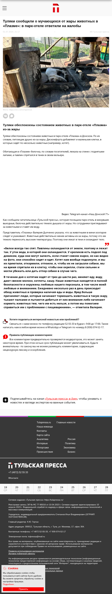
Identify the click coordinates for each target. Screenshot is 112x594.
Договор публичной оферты (21, 553)
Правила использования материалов (26, 551)
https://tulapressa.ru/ (53, 500)
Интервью (42, 443)
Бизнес (71, 452)
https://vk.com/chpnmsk (20, 109)
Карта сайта (43, 435)
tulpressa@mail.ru (36, 536)
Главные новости (66, 422)
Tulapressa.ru (44, 422)
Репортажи (43, 447)
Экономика (69, 447)
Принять (23, 589)
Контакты (42, 431)
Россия (71, 439)
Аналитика (42, 439)
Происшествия (45, 452)
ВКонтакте (13, 478)
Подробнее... (9, 584)
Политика (70, 443)
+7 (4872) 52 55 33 (18, 472)
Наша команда (45, 426)
